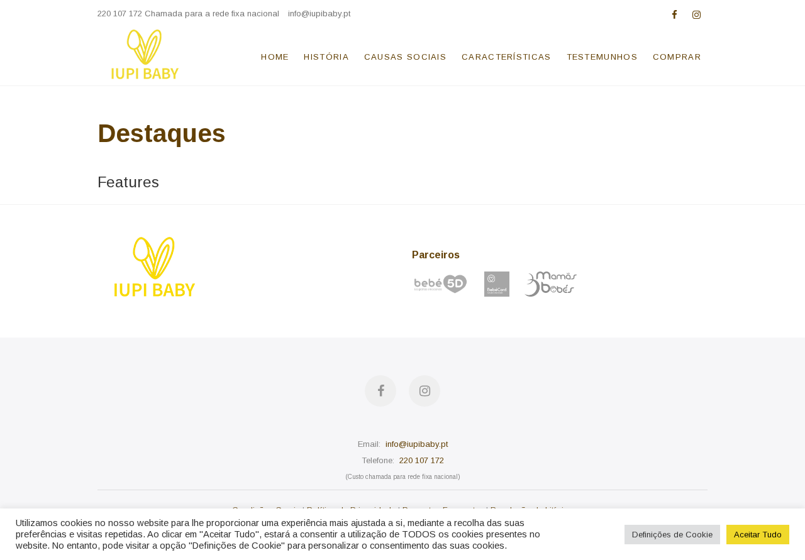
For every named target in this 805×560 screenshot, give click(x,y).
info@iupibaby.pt (319, 13)
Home (275, 57)
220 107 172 (421, 460)
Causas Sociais (405, 57)
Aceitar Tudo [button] (758, 534)
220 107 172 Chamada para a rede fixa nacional (188, 13)
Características (507, 57)
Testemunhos (602, 57)
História (326, 57)
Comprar (677, 57)
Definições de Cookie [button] (672, 534)
